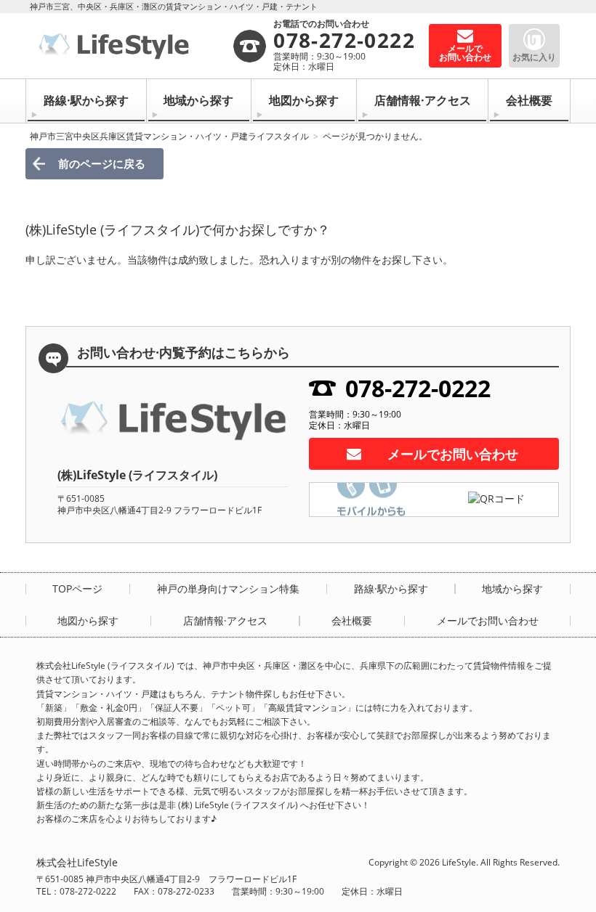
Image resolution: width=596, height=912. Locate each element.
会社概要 (529, 100)
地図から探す (304, 100)
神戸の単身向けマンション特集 (228, 589)
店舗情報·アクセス (422, 100)
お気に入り (534, 57)
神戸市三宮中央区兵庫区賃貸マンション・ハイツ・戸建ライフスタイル (169, 136)
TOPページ (77, 589)
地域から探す (198, 100)
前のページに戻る (101, 163)
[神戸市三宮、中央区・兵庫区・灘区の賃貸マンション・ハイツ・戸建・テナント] (134, 46)
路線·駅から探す (86, 100)
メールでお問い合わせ (452, 454)
